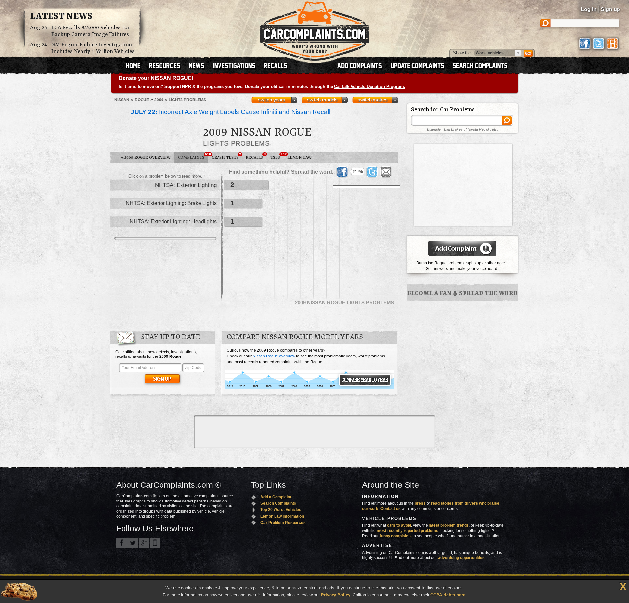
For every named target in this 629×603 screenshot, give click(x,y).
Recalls (256, 156)
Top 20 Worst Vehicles (280, 509)
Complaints (193, 156)
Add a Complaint (275, 497)
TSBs (277, 156)
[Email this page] (386, 172)
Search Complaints (278, 503)
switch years (271, 99)
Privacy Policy (335, 595)
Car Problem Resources (283, 523)
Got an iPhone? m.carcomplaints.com (155, 543)
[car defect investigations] (237, 66)
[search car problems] (483, 66)
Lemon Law (299, 157)
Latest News (61, 16)
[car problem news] (199, 66)
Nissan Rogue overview (274, 356)
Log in (589, 9)
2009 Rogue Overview (146, 157)
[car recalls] (276, 66)
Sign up (610, 9)
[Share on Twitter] (372, 172)
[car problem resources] (167, 66)
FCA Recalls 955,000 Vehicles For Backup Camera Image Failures (90, 31)
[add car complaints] (362, 66)
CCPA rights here (447, 595)
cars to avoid (399, 525)
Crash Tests (226, 156)
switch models (322, 99)
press (420, 503)
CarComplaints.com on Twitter (132, 543)
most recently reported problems (407, 530)
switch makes (373, 99)
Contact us (390, 508)
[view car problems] (136, 66)
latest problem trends (449, 525)
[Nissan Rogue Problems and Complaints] (309, 388)
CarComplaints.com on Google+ (144, 543)
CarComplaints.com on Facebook (121, 543)
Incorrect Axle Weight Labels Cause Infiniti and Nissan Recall (230, 111)
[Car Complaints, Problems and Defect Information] (314, 29)
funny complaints (396, 536)
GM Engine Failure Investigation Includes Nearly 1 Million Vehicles (93, 48)
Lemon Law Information (282, 516)
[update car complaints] (420, 66)
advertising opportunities (461, 558)
